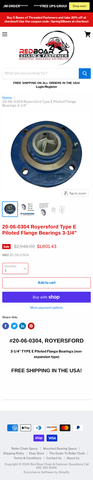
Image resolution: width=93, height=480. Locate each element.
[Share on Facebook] (5, 326)
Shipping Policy (13, 453)
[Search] (85, 73)
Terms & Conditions (27, 458)
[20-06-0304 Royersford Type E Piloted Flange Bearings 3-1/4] (9, 209)
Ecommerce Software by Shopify (46, 472)
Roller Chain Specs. (25, 448)
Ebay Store (36, 453)
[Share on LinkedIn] (22, 326)
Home (7, 98)
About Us (73, 458)
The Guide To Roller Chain (67, 453)
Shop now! (79, 6)
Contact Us (54, 458)
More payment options (46, 307)
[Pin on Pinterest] (31, 326)
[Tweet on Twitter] (14, 326)
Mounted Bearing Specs (60, 448)
